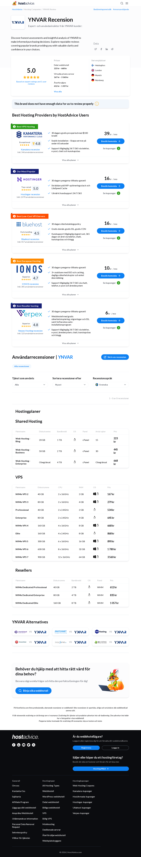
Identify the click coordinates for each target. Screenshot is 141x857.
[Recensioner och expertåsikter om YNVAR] (95, 49)
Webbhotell (48, 791)
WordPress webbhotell (53, 796)
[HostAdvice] (23, 3)
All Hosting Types (50, 785)
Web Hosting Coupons (83, 785)
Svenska (103, 384)
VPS (44, 813)
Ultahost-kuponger (82, 807)
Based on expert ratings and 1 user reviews (31, 82)
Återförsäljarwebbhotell (54, 835)
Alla (17, 384)
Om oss (15, 785)
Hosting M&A (99, 768)
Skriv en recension (117, 357)
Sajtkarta (16, 796)
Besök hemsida (109, 141)
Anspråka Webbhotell (22, 813)
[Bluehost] (29, 224)
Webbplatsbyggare (51, 840)
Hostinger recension (30, 194)
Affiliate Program (20, 802)
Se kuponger (111, 148)
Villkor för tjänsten (21, 838)
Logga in (115, 748)
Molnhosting (48, 824)
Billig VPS (47, 818)
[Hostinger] (29, 179)
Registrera (86, 748)
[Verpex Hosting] (29, 314)
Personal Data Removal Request (23, 825)
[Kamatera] (29, 134)
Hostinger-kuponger (82, 802)
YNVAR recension (50, 19)
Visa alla (58, 91)
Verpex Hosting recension (30, 330)
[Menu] (126, 3)
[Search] (122, 3)
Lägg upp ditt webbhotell (24, 807)
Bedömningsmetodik (102, 9)
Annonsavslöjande (121, 9)
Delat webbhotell (50, 802)
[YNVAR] (18, 22)
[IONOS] (29, 269)
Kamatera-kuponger (82, 791)
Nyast (58, 384)
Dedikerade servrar (51, 829)
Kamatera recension (30, 149)
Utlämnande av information (25, 818)
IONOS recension (30, 284)
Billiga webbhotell (51, 807)
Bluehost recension (30, 239)
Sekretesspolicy (19, 832)
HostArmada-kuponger (84, 796)
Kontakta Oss (18, 791)
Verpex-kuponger (81, 813)
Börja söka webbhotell (35, 690)
